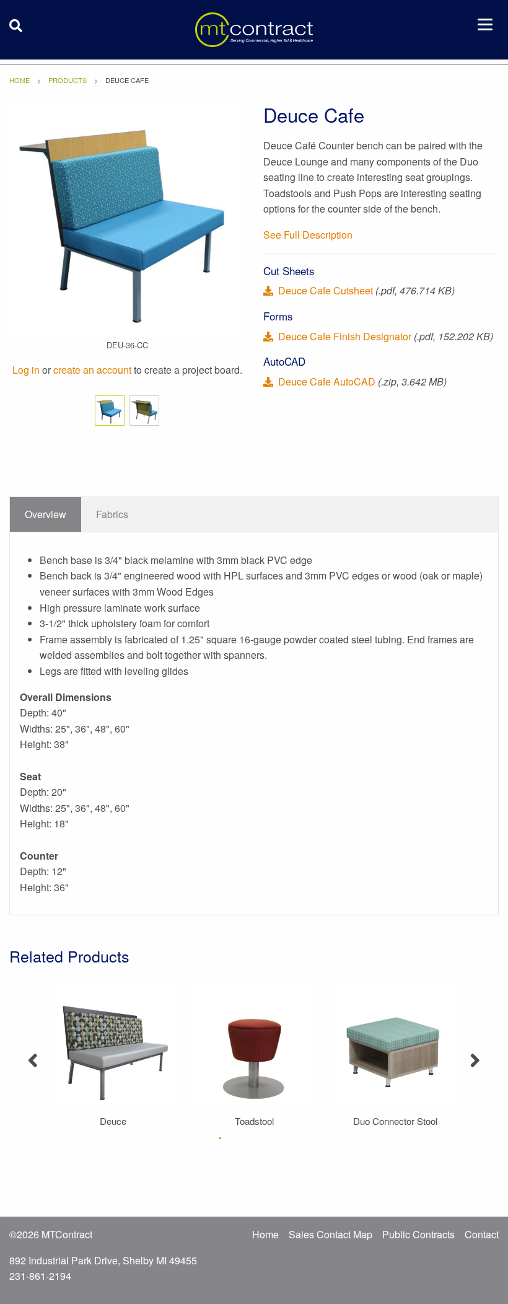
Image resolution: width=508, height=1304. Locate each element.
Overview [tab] (45, 514)
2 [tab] (243, 1138)
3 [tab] (265, 1138)
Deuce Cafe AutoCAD (327, 381)
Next (475, 1055)
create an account (92, 370)
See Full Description (308, 234)
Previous (33, 1055)
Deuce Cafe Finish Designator (345, 336)
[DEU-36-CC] (127, 217)
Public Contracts (418, 1234)
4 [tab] (287, 1138)
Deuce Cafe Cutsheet (325, 290)
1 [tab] (220, 1138)
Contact (482, 1234)
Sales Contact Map (330, 1234)
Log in (26, 370)
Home (19, 80)
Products (67, 80)
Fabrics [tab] (112, 514)
